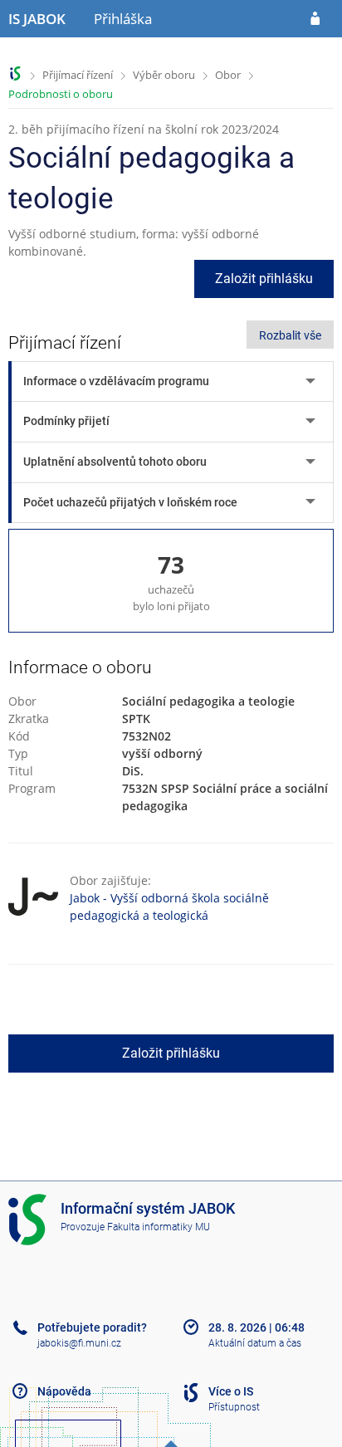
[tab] (173, 381)
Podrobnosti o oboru (60, 93)
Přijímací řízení (77, 74)
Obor (228, 74)
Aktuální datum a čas (254, 1343)
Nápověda (64, 1391)
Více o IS (230, 1391)
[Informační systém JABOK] (15, 73)
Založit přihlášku (264, 278)
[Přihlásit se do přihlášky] (315, 19)
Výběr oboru (164, 74)
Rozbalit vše (290, 335)
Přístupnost (234, 1407)
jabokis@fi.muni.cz (79, 1343)
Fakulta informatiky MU (158, 1227)
